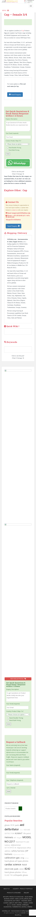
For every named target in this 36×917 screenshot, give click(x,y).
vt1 (15, 837)
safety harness (17, 851)
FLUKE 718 (8, 875)
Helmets (9, 837)
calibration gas (12, 857)
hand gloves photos (13, 872)
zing (22, 858)
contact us (14, 210)
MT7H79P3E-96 (10, 848)
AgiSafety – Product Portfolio (23, 889)
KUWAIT (18, 833)
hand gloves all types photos (16, 861)
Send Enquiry (16, 95)
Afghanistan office (18, 854)
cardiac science (13, 864)
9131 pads (14, 825)
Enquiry (26, 893)
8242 (27, 868)
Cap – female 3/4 (15, 14)
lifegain (19, 838)
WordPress (18, 915)
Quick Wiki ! (12, 326)
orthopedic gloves (20, 875)
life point (27, 833)
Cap (23, 30)
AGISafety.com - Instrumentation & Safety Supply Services (18, 911)
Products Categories (14, 893)
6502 (21, 830)
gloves (7, 825)
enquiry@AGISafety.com (21, 213)
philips (27, 858)
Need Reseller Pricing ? (17, 679)
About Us (7, 889)
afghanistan (16, 845)
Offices (24, 872)
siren (21, 869)
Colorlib (23, 913)
